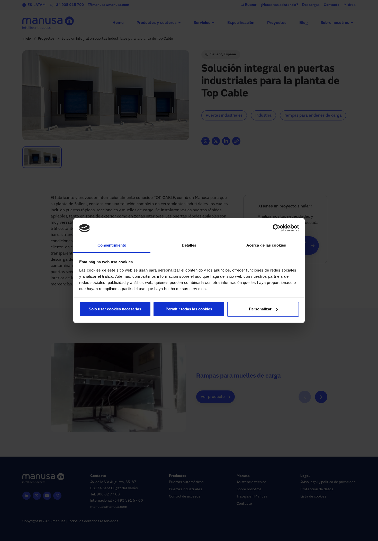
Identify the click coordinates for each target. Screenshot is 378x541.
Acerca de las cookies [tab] (266, 245)
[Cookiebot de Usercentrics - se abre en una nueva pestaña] (276, 228)
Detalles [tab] (189, 245)
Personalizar (260, 309)
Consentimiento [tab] (111, 245)
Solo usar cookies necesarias (115, 309)
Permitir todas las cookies (189, 309)
